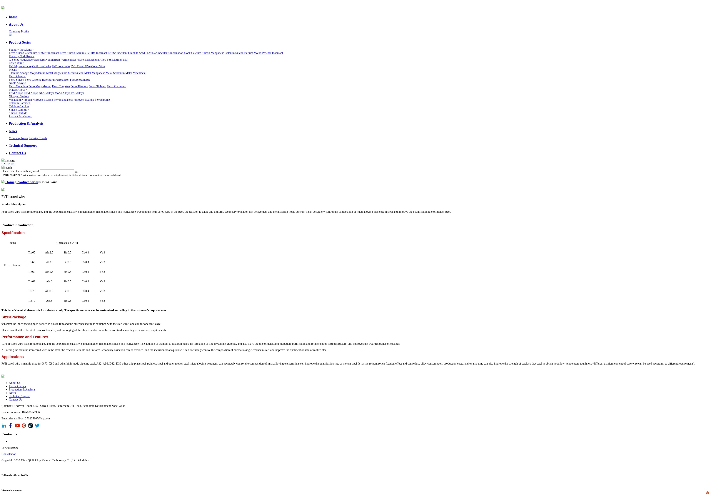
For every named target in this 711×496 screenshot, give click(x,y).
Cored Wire (16, 63)
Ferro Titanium (79, 86)
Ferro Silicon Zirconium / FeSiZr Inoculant (34, 53)
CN (3, 163)
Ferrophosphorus (80, 79)
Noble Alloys (17, 83)
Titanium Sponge (19, 73)
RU (13, 163)
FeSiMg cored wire (20, 66)
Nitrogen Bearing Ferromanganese (53, 99)
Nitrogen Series (19, 96)
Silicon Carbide (19, 109)
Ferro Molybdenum (40, 86)
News (12, 392)
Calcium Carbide (20, 103)
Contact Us (15, 399)
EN (8, 163)
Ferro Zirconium (116, 86)
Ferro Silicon (16, 79)
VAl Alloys (77, 93)
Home (9, 182)
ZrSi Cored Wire (81, 66)
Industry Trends (38, 138)
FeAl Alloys (16, 93)
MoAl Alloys (63, 93)
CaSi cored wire (41, 66)
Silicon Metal (83, 73)
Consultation (8, 454)
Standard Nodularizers (47, 59)
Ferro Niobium (97, 86)
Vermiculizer (68, 59)
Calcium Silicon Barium (239, 53)
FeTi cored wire (61, 66)
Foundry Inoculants (21, 49)
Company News (18, 138)
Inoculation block (180, 53)
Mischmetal (139, 73)
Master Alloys (18, 89)
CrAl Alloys (31, 93)
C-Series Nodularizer (21, 59)
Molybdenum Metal (41, 73)
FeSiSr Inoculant (117, 53)
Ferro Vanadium (18, 86)
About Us (14, 382)
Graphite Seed (136, 53)
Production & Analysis (22, 389)
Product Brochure (20, 116)
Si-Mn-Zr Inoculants (158, 53)
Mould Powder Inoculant (268, 53)
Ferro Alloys (17, 76)
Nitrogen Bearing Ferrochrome (92, 99)
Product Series (27, 182)
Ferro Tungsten (61, 86)
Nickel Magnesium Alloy (91, 59)
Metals (14, 69)
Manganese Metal (102, 73)
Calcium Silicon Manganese (207, 53)
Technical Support (19, 396)
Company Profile (19, 31)
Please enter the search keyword (20, 171)
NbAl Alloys (46, 93)
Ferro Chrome (33, 79)
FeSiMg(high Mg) (117, 59)
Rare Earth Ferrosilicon (55, 79)
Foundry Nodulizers (21, 56)
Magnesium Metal (64, 73)
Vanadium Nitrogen (20, 99)
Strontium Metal (122, 73)
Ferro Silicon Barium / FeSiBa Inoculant (83, 53)
